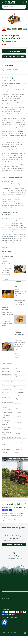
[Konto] (20, 2)
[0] (25, 3)
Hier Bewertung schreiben (14, 544)
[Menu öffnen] (2, 2)
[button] (25, 633)
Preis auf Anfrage (14, 51)
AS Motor (4, 45)
